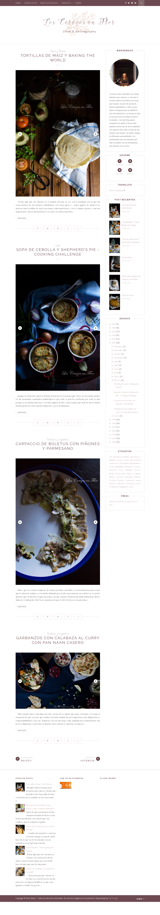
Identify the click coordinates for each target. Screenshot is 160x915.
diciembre (118, 346)
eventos (137, 467)
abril (116, 373)
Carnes (119, 460)
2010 (114, 438)
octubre (117, 354)
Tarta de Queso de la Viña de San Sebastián (131, 240)
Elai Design (113, 898)
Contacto (66, 3)
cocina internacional (131, 460)
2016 (114, 343)
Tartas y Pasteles (116, 483)
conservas (113, 463)
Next (96, 134)
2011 (114, 434)
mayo (116, 369)
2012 (114, 431)
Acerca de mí (30, 3)
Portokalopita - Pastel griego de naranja (130, 223)
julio (116, 361)
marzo (117, 376)
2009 (114, 442)
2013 (114, 427)
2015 (114, 420)
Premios (112, 480)
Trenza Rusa (127, 257)
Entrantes (128, 467)
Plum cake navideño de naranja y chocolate (131, 278)
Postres (137, 477)
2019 (114, 331)
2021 (114, 324)
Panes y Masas (58, 51)
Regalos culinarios (126, 480)
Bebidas (126, 457)
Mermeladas (120, 474)
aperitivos (117, 457)
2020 (114, 328)
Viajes (131, 487)
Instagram (119, 174)
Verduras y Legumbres (58, 439)
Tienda (78, 3)
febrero (117, 380)
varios (137, 483)
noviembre (118, 350)
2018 (114, 335)
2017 (114, 339)
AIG (110, 457)
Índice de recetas (48, 3)
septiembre (119, 358)
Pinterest (130, 174)
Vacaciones (130, 483)
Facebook (119, 165)
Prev (20, 134)
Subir (139, 899)
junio (116, 365)
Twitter (130, 165)
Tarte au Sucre (128, 295)
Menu (111, 474)
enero (116, 416)
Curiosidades (123, 463)
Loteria (137, 470)
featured (112, 470)
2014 (114, 423)
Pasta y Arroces (116, 477)
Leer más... (22, 218)
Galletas (128, 470)
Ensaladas (119, 467)
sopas (57, 245)
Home (18, 3)
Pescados (129, 477)
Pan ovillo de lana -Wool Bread (129, 206)
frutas (121, 470)
